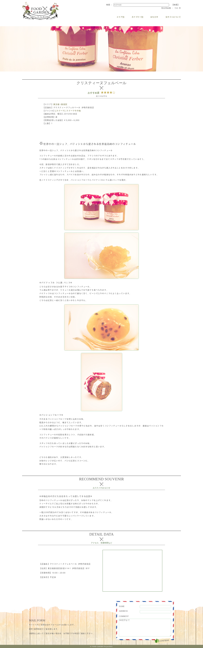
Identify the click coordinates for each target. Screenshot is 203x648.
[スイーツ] (60, 111)
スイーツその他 (73, 111)
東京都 (56, 104)
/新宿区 (64, 104)
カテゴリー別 (137, 17)
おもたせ (154, 17)
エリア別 (120, 17)
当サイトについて (173, 17)
